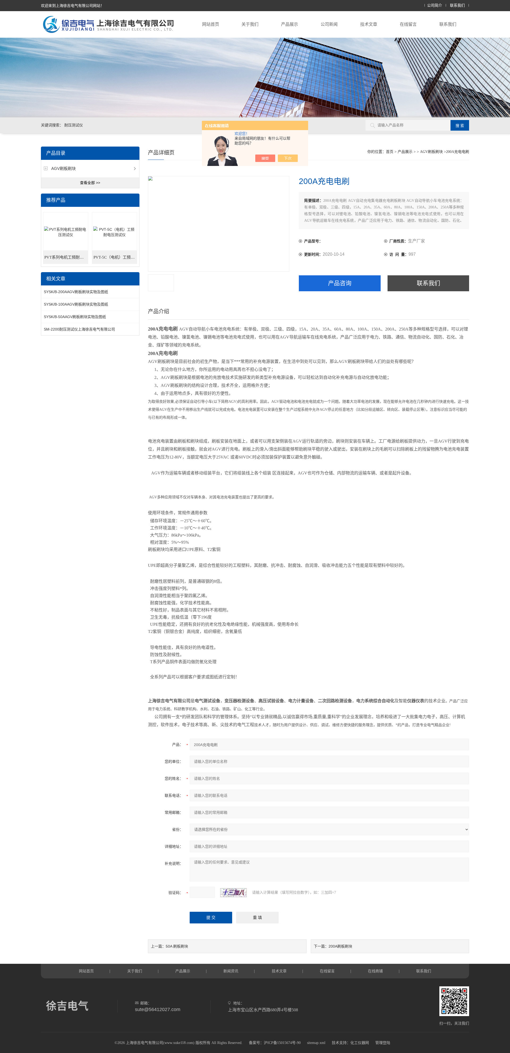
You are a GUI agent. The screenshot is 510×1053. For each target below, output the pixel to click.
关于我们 (249, 24)
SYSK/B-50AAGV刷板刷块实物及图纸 (75, 317)
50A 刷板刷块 (177, 946)
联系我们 (457, 5)
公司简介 (434, 5)
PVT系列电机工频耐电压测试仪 (66, 257)
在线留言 (408, 24)
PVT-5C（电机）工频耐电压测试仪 (115, 257)
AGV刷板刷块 (63, 168)
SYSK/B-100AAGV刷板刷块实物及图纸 (76, 304)
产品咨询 (339, 283)
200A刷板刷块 (340, 946)
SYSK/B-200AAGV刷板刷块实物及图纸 (76, 292)
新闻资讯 (230, 971)
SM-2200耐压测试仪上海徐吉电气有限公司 (79, 329)
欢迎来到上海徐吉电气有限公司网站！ (72, 5)
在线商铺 (375, 971)
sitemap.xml (316, 1043)
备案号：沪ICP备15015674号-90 (275, 1043)
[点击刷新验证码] (233, 892)
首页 (389, 152)
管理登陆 (382, 1043)
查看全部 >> (90, 183)
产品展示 (289, 24)
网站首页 (210, 24)
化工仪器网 (359, 1043)
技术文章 (368, 24)
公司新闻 (329, 24)
